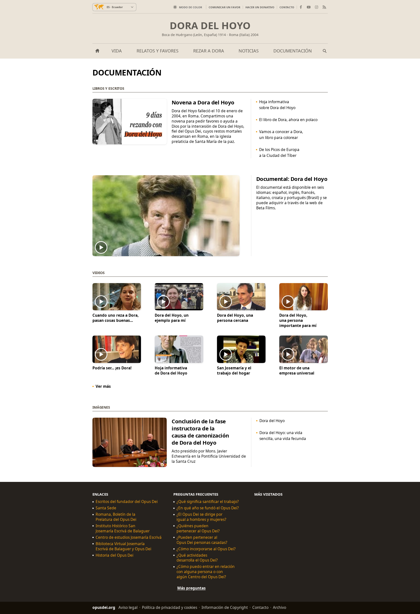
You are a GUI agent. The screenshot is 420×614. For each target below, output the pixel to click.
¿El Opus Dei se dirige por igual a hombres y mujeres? (201, 517)
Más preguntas (191, 588)
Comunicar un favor (224, 7)
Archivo (279, 607)
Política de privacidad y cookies (169, 607)
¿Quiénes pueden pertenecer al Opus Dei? (198, 528)
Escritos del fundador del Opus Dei (127, 501)
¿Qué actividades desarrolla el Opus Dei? (197, 557)
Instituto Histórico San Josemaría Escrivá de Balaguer (123, 528)
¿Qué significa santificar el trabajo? (208, 501)
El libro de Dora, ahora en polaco (288, 119)
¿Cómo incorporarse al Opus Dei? (206, 548)
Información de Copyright (225, 607)
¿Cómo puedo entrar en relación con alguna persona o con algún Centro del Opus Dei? (206, 571)
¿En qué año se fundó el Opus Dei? (208, 508)
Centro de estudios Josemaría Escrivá (129, 537)
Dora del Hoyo (210, 25)
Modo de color (190, 7)
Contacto (287, 7)
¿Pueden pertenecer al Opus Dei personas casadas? (202, 540)
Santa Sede (106, 508)
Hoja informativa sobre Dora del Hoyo (277, 104)
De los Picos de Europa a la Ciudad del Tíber (279, 152)
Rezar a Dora (208, 51)
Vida (117, 51)
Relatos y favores (157, 51)
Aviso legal (128, 607)
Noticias (249, 51)
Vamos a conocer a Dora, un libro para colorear (281, 134)
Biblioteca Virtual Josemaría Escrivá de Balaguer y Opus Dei (123, 546)
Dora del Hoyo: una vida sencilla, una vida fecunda (282, 435)
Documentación (292, 51)
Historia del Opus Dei (114, 555)
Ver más (103, 386)
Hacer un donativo (259, 7)
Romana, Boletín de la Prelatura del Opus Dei (116, 517)
